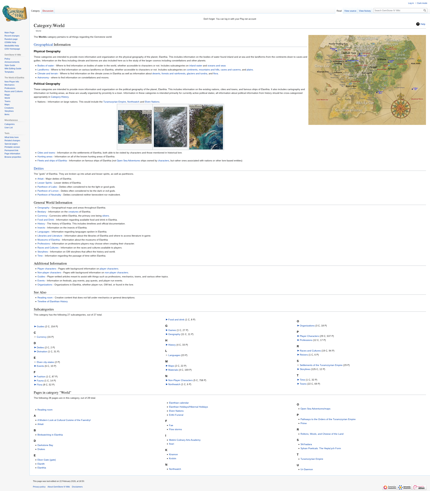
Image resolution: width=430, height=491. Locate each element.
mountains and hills (209, 69)
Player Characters (309, 336)
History (41, 223)
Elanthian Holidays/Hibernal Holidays (188, 406)
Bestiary (41, 211)
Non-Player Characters (180, 380)
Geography (43, 207)
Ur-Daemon (306, 469)
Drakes (41, 449)
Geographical (43, 44)
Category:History (60, 96)
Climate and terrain (47, 73)
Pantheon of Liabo (47, 186)
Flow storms (175, 429)
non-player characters (116, 272)
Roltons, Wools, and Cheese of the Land (321, 434)
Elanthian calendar (179, 402)
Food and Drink (45, 219)
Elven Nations (152, 101)
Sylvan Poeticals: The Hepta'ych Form (320, 448)
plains (250, 69)
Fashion (41, 376)
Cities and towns (46, 152)
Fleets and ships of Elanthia (52, 160)
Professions (43, 243)
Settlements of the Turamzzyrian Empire (321, 365)
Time (40, 255)
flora (215, 73)
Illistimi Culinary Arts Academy (185, 440)
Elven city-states (45, 362)
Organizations (44, 284)
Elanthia (41, 467)
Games (172, 330)
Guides (41, 276)
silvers (105, 215)
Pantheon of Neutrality (49, 194)
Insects (41, 227)
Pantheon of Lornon (48, 190)
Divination (42, 351)
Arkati (40, 178)
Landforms (43, 69)
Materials (173, 369)
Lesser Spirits (44, 182)
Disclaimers (77, 487)
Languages (43, 231)
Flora (39, 384)
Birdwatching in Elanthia (50, 434)
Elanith (41, 463)
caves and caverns (231, 69)
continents (192, 69)
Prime (303, 423)
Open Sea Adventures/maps (315, 408)
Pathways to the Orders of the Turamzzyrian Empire (328, 419)
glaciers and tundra (197, 73)
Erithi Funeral (176, 415)
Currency (42, 215)
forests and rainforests (173, 73)
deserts (156, 73)
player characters (109, 268)
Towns (303, 383)
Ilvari (171, 443)
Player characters (46, 268)
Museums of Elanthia (48, 239)
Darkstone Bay (45, 445)
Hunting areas (44, 156)
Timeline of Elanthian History (52, 301)
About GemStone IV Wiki (59, 487)
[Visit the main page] (14, 13)
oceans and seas (217, 65)
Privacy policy (39, 487)
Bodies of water (45, 65)
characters (163, 160)
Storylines (42, 251)
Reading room (45, 297)
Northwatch (133, 101)
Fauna (40, 380)
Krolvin (172, 458)
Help (422, 24)
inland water (195, 65)
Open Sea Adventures (128, 160)
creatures (73, 211)
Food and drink (176, 319)
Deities (39, 168)
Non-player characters (49, 272)
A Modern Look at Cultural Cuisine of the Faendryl (64, 420)
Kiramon (173, 454)
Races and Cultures (47, 247)
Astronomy (43, 77)
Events (41, 280)
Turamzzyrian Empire (114, 101)
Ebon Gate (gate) (46, 459)
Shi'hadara (306, 444)
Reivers (304, 354)
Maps (171, 365)
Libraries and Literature (49, 235)
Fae (171, 425)
